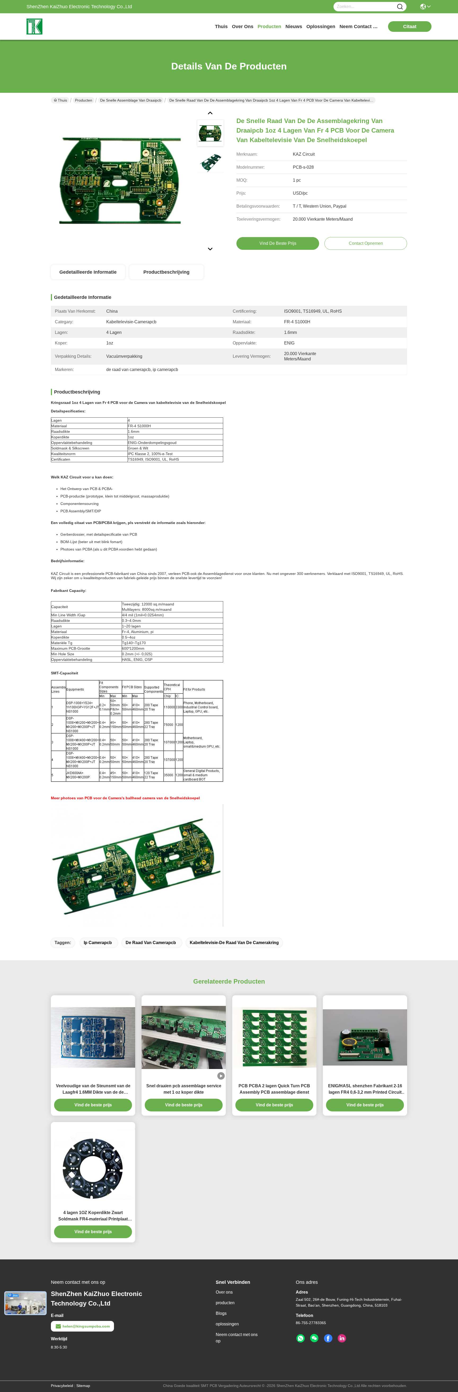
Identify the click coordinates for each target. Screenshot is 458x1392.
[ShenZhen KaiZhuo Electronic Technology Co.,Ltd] (56, 26)
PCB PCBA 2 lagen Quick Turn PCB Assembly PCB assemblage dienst (274, 1089)
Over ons (224, 1292)
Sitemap (83, 1386)
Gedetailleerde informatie (88, 272)
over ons (242, 26)
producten (269, 26)
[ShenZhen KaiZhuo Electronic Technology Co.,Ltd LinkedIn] (342, 1338)
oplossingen (320, 26)
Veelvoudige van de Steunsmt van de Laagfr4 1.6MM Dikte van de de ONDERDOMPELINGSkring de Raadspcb (93, 1090)
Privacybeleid (62, 1386)
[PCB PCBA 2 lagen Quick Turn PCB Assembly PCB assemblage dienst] (274, 1037)
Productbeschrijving (166, 272)
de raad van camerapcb (151, 942)
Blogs (221, 1313)
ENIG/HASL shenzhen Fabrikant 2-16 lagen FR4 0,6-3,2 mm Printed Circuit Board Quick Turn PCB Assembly (365, 1090)
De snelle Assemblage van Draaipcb (130, 100)
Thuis (221, 26)
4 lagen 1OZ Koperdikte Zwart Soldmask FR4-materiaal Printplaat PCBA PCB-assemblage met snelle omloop (93, 1216)
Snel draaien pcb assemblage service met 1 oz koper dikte (183, 1089)
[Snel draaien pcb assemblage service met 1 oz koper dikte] (184, 1037)
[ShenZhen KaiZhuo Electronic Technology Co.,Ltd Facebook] (328, 1338)
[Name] (400, 6)
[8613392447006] (300, 1338)
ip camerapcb (98, 942)
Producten (83, 100)
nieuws (293, 26)
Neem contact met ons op (237, 1337)
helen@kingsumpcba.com (86, 1326)
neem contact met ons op (359, 26)
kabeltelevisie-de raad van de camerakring (234, 942)
